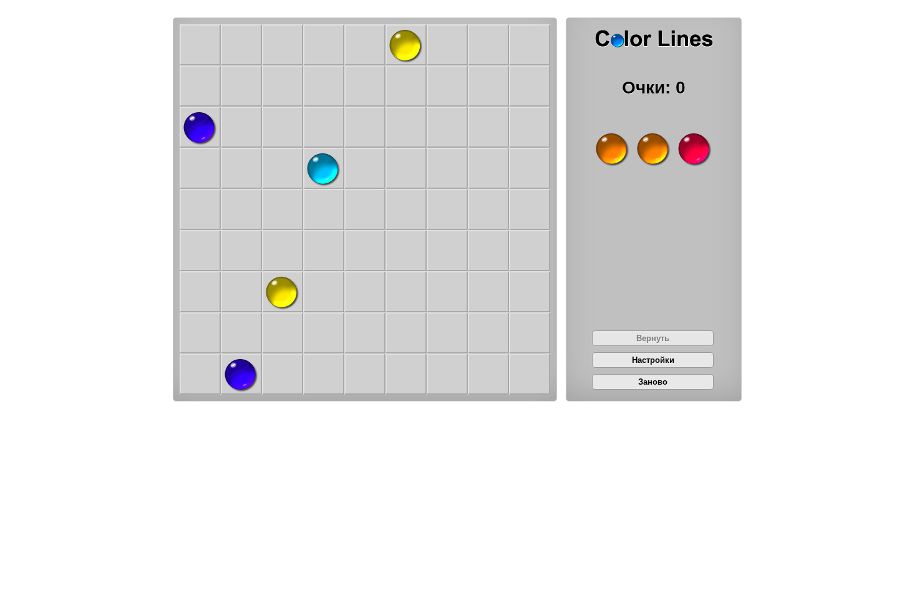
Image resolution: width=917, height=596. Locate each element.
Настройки (653, 360)
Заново (652, 382)
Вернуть (652, 338)
